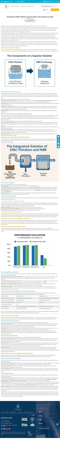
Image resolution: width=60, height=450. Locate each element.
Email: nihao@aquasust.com (6, 423)
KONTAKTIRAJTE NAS (44, 428)
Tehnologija (23, 6)
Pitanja (20, 412)
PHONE (40, 419)
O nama (12, 6)
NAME (40, 412)
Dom (9, 6)
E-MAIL (40, 415)
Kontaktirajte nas (30, 6)
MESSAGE (40, 423)
